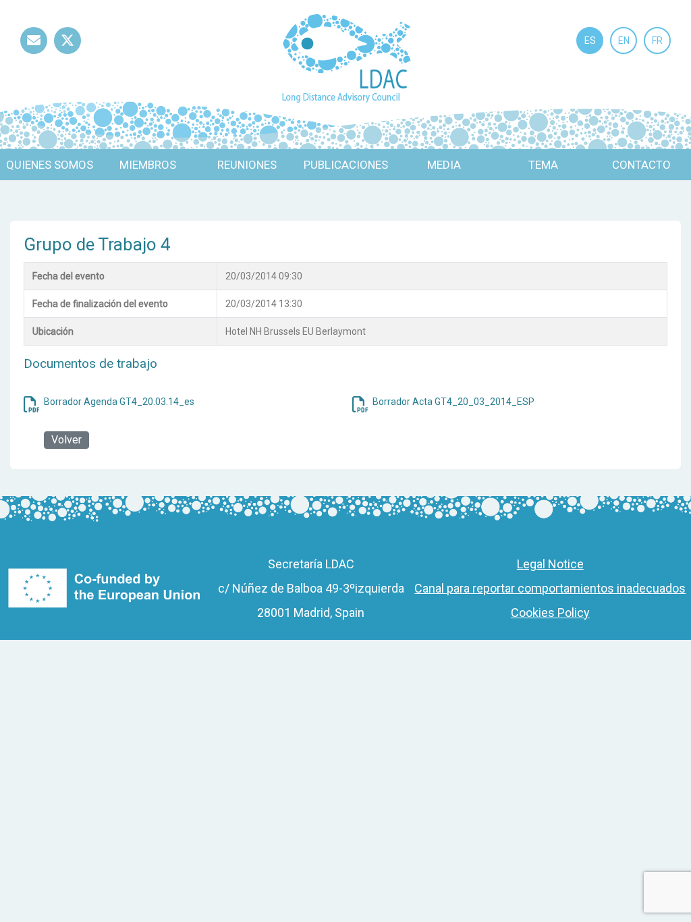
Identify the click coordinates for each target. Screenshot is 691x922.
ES (590, 40)
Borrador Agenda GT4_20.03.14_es (119, 401)
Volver (66, 439)
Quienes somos (49, 164)
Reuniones (247, 164)
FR (657, 40)
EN (624, 40)
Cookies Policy (550, 612)
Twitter (67, 53)
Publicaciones (346, 164)
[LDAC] (345, 57)
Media (444, 164)
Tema (543, 164)
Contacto (641, 164)
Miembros (147, 164)
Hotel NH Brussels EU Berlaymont (295, 331)
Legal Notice (550, 564)
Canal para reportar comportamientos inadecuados (550, 588)
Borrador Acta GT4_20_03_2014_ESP (453, 401)
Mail (33, 53)
